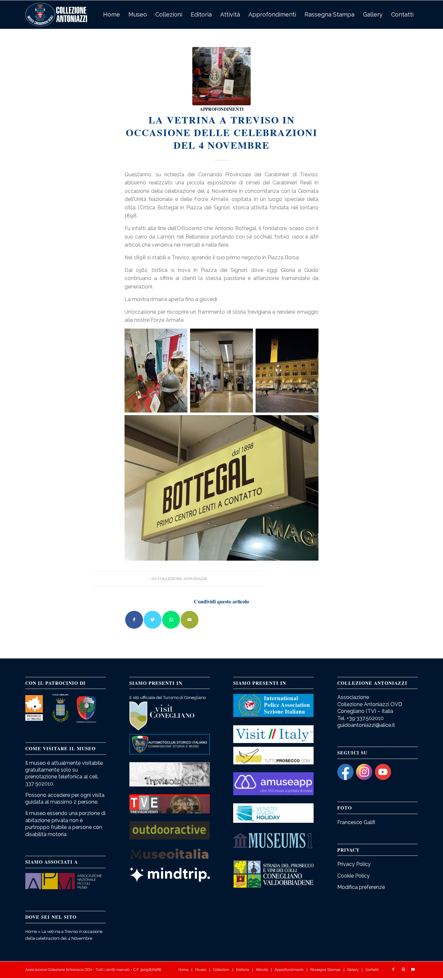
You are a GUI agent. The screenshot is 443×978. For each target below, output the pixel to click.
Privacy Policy (354, 864)
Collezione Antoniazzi (182, 578)
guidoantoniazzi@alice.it (366, 725)
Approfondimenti (222, 109)
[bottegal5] (221, 76)
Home (31, 931)
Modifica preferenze (361, 887)
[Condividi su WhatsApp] (171, 620)
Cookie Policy (353, 876)
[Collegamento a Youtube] (413, 969)
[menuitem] (111, 14)
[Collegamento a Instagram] (403, 969)
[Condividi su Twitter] (153, 620)
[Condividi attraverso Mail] (189, 620)
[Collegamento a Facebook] (393, 969)
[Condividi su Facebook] (134, 620)
